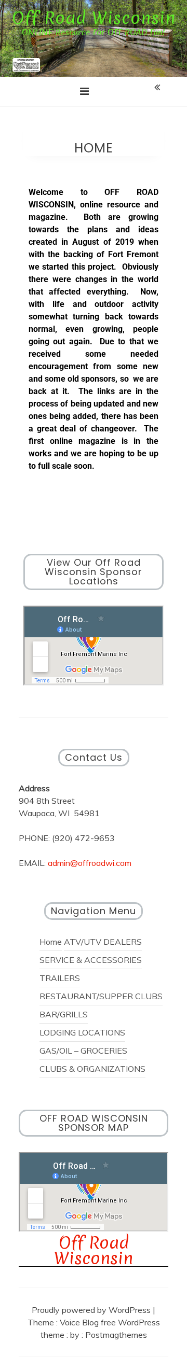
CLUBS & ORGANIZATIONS (92, 1069)
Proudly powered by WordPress (92, 1310)
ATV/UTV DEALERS (103, 941)
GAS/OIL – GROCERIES (83, 1050)
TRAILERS (59, 978)
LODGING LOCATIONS (82, 1032)
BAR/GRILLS (63, 1014)
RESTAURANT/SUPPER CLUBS (101, 996)
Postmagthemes (116, 1335)
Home (50, 941)
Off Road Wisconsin (94, 18)
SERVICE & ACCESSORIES (90, 960)
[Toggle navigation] (84, 91)
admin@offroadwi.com (89, 863)
